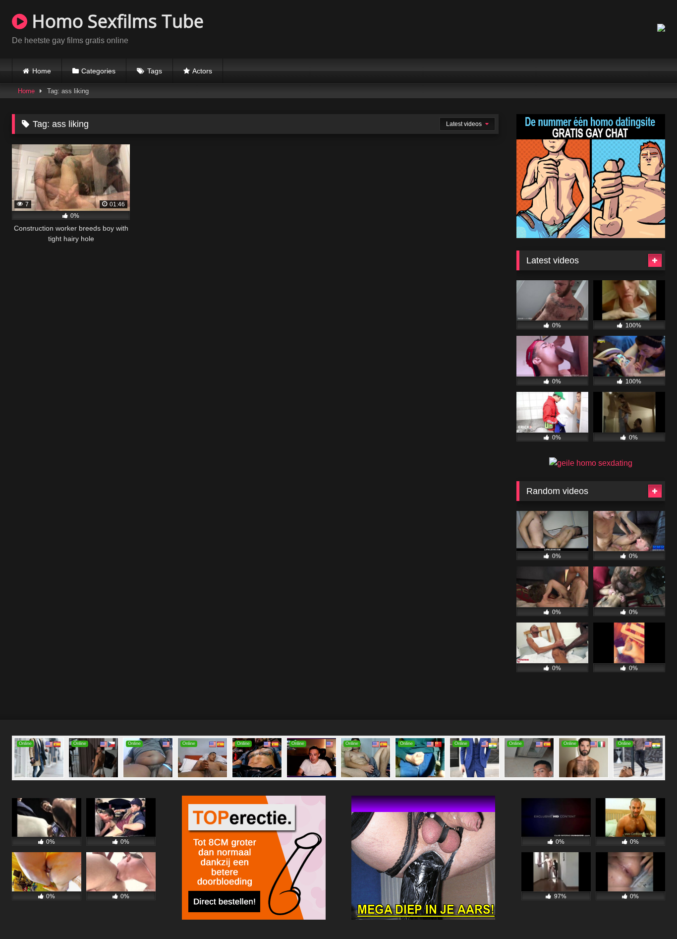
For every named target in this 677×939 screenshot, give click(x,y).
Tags (154, 71)
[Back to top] (646, 909)
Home (41, 71)
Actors (202, 71)
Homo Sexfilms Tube (115, 21)
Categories (98, 71)
